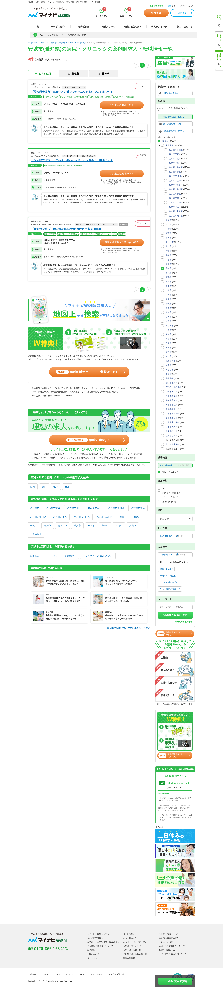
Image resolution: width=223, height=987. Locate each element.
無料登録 (156, 13)
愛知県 (165, 141)
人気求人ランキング (132, 946)
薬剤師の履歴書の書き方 (170, 938)
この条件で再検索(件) (175, 981)
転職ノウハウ (108, 26)
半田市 (169, 238)
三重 (67, 486)
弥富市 (169, 365)
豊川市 (77, 525)
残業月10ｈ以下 (166, 569)
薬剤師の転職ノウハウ (169, 934)
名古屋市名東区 (176, 211)
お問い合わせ (93, 954)
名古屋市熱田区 (176, 185)
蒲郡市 (169, 277)
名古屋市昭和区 (176, 176)
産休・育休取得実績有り (170, 589)
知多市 (169, 317)
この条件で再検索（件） (175, 615)
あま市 (169, 374)
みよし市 (170, 369)
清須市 (169, 356)
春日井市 (62, 525)
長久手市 (170, 378)
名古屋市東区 (53, 508)
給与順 (105, 73)
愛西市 (169, 352)
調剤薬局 (34, 556)
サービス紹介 (58, 26)
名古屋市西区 (94, 508)
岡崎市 (136, 517)
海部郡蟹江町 (171, 405)
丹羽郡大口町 (171, 391)
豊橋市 (123, 517)
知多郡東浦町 (171, 418)
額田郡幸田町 (171, 435)
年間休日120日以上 (167, 576)
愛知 (32, 486)
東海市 (169, 308)
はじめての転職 (166, 942)
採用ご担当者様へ (157, 6)
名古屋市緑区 (175, 207)
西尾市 (118, 525)
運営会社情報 (129, 958)
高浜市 (169, 330)
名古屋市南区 (60, 517)
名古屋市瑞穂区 (176, 180)
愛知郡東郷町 (171, 383)
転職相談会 (83, 26)
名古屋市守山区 (82, 517)
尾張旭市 (170, 326)
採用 (82, 974)
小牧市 (169, 295)
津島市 (169, 251)
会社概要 (32, 974)
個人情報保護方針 (116, 974)
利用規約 (91, 950)
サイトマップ (93, 958)
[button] (142, 86)
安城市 (169, 268)
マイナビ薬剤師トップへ (98, 934)
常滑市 (169, 286)
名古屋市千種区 (176, 150)
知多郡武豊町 (171, 431)
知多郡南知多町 (172, 422)
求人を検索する (185, 26)
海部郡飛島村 (171, 409)
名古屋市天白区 (105, 517)
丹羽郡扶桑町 (171, 396)
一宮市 (33, 525)
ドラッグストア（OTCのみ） (98, 556)
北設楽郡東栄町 (172, 444)
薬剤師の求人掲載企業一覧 (135, 954)
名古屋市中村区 (116, 508)
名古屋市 (34, 508)
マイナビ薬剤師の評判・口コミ (173, 954)
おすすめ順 (45, 73)
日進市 (169, 343)
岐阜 (55, 486)
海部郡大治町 (171, 400)
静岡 (44, 486)
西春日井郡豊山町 (173, 387)
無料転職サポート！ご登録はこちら (88, 371)
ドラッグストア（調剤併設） (61, 556)
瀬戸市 (47, 525)
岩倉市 (169, 334)
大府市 (169, 312)
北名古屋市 (36, 534)
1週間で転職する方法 (168, 950)
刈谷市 (91, 525)
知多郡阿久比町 (172, 413)
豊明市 (169, 339)
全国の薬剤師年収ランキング (172, 946)
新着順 (75, 73)
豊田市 (105, 525)
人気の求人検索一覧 (132, 950)
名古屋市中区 (138, 508)
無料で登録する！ (90, 440)
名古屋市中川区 (38, 517)
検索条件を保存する (184, 622)
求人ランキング (159, 26)
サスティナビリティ (65, 974)
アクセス (46, 974)
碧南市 (169, 255)
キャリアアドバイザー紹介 (135, 942)
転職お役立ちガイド (134, 26)
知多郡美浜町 (171, 427)
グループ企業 (96, 974)
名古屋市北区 (74, 508)
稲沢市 (169, 299)
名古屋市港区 (175, 194)
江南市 (169, 290)
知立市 (169, 321)
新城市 (169, 304)
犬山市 (132, 525)
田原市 (169, 347)
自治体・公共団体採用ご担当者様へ (103, 942)
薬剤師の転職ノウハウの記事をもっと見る (128, 628)
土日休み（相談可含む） (170, 582)
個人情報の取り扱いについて (100, 946)
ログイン (182, 13)
